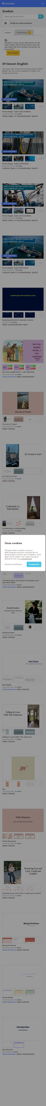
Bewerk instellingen (13, 564)
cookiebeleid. (26, 559)
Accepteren (34, 564)
